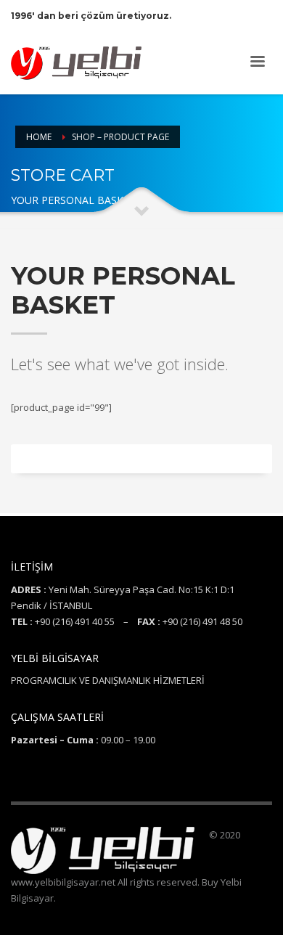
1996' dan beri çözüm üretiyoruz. (91, 15)
